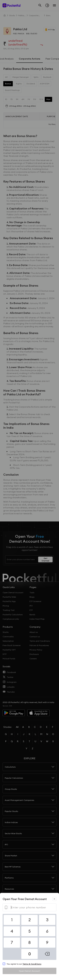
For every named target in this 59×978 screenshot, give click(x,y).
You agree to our (24, 964)
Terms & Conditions (31, 964)
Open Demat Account (29, 971)
